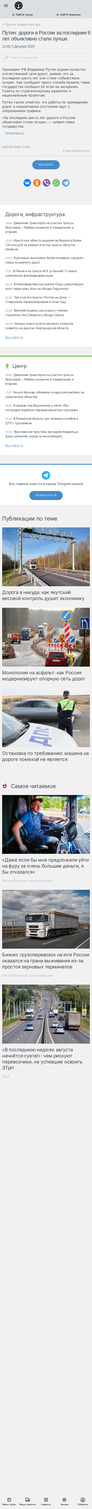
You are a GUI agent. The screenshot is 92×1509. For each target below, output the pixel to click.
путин (26, 146)
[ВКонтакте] (27, 183)
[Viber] (46, 183)
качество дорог (12, 146)
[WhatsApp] (56, 183)
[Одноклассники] (37, 183)
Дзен (6, 1076)
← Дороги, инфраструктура (21, 24)
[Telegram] (66, 183)
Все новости (14, 337)
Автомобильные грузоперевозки (27, 881)
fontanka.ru (14, 133)
